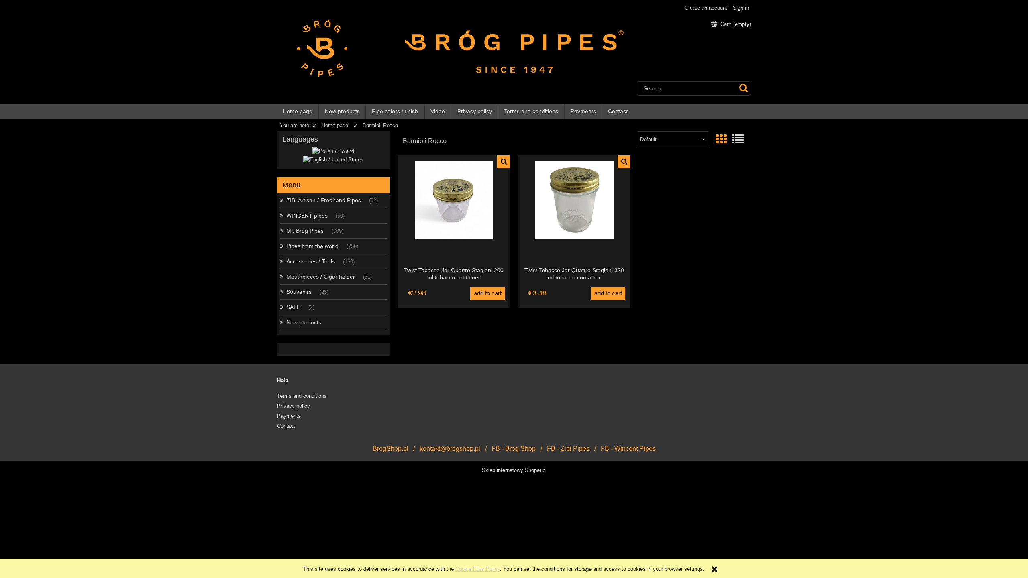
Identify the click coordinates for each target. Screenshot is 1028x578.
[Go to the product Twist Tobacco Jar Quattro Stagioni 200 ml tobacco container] (454, 211)
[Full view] (738, 139)
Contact (286, 426)
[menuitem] (298, 111)
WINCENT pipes (307, 215)
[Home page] (318, 48)
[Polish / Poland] (333, 151)
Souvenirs (299, 292)
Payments (289, 416)
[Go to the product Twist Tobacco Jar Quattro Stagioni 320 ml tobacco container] (574, 211)
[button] (503, 161)
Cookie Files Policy (477, 569)
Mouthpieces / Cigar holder (320, 276)
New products (303, 322)
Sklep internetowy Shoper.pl (514, 470)
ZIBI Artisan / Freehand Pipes (323, 200)
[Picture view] (721, 139)
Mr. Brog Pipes (305, 231)
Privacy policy (293, 406)
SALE (293, 307)
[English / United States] (333, 159)
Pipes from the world (312, 246)
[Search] (743, 88)
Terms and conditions (302, 396)
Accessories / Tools (310, 261)
